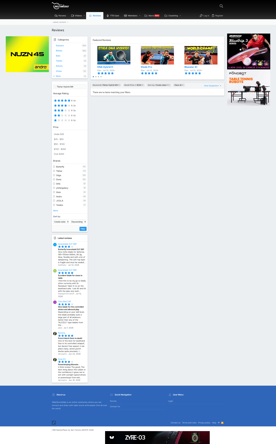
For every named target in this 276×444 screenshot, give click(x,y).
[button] (84, 15)
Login (170, 401)
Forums (113, 401)
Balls (58, 55)
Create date (157, 85)
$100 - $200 (60, 149)
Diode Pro (146, 67)
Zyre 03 (62, 359)
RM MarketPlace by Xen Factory (73, 430)
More (58, 76)
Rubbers (60, 45)
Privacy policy (204, 422)
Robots (59, 66)
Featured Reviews (102, 40)
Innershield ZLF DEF (67, 244)
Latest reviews (65, 238)
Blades (59, 50)
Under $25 (59, 134)
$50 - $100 (59, 144)
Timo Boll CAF (64, 301)
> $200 (132, 85)
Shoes (59, 71)
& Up (73, 101)
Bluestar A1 (190, 67)
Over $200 (59, 154)
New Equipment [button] (211, 85)
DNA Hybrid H (105, 67)
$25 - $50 (59, 139)
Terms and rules (189, 422)
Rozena (61, 333)
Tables (59, 60)
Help (214, 422)
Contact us (115, 406)
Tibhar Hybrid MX (105, 85)
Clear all (177, 85)
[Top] (218, 422)
